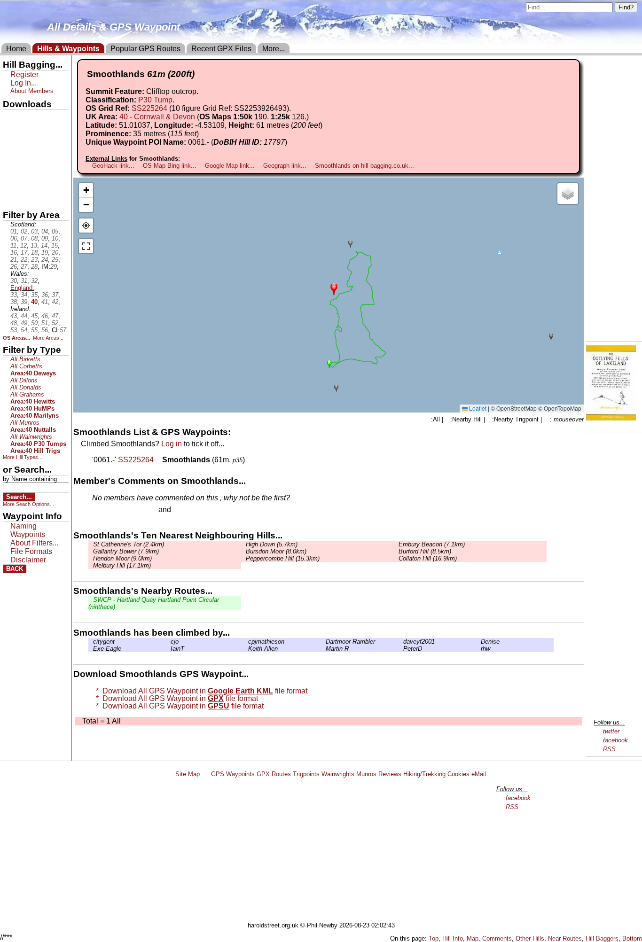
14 (44, 245)
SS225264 (149, 108)
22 (24, 259)
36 (44, 294)
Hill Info (452, 938)
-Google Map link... (229, 165)
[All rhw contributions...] (478, 648)
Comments (497, 938)
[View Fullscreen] (86, 246)
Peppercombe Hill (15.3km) (283, 558)
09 (44, 238)
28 (34, 266)
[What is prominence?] (203, 134)
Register (24, 74)
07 (24, 238)
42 (55, 301)
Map (472, 938)
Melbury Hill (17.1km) (122, 565)
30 (13, 280)
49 (24, 323)
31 (24, 280)
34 (24, 294)
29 (53, 266)
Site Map (187, 774)
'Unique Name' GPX (33, 133)
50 (34, 323)
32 (34, 280)
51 (44, 323)
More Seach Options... (28, 504)
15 (54, 245)
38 (13, 301)
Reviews (389, 774)
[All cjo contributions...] (168, 641)
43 (13, 315)
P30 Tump (155, 100)
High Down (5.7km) (272, 544)
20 (55, 252)
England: (22, 287)
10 (55, 238)
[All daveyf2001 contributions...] (401, 641)
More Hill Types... (22, 457)
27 (24, 266)
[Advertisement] (325, 851)
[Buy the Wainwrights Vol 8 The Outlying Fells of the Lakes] (611, 418)
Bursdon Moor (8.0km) (276, 551)
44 (24, 315)
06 (13, 238)
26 (13, 266)
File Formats (31, 551)
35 (34, 294)
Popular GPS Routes (145, 49)
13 (34, 245)
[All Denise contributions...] (478, 641)
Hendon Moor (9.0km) (122, 558)
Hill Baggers (602, 938)
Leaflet (477, 408)
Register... (115, 510)
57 (63, 330)
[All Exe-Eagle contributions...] (90, 648)
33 (13, 294)
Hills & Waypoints (68, 49)
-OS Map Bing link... (168, 165)
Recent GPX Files (221, 49)
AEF (10, 182)
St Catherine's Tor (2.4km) (128, 544)
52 (55, 323)
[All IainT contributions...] (168, 648)
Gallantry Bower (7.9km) (126, 551)
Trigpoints (306, 774)
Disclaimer (28, 560)
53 (13, 330)
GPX (10, 118)
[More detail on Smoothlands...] (159, 460)
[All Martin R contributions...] (323, 648)
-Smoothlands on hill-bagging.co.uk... (363, 165)
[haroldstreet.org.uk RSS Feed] (205, 774)
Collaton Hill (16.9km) (428, 558)
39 (24, 301)
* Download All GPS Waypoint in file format (199, 691)
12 (23, 245)
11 (13, 245)
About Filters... (34, 543)
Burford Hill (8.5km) (425, 551)
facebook (615, 740)
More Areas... (48, 338)
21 (13, 259)
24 (44, 259)
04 (44, 231)
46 (44, 315)
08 (34, 238)
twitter (611, 731)
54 (24, 330)
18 (34, 252)
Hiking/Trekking (424, 774)
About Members (32, 90)
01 (13, 231)
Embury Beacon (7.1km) (432, 544)
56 (44, 330)
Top (433, 938)
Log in (171, 444)
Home (16, 49)
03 (34, 231)
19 (44, 252)
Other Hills (530, 938)
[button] (334, 288)
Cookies (458, 774)
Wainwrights (337, 774)
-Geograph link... (283, 165)
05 (55, 231)
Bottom (632, 938)
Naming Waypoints (27, 530)
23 (34, 259)
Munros (366, 774)
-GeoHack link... (112, 165)
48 (13, 323)
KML (10, 166)
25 (55, 259)
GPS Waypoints (233, 774)
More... (273, 49)
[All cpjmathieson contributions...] (245, 641)
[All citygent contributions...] (90, 641)
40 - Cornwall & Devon (157, 117)
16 (13, 252)
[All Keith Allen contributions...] (245, 648)
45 (34, 315)
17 (24, 252)
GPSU (12, 150)
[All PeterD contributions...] (401, 648)
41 (44, 301)
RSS (609, 749)
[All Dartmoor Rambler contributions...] (323, 641)
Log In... (192, 510)
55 (34, 330)
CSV (10, 198)
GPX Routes (274, 774)
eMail (478, 774)
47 (55, 315)
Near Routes (565, 938)
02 (24, 231)
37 (55, 294)
